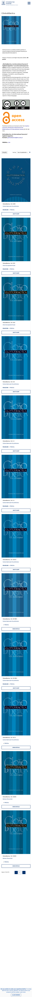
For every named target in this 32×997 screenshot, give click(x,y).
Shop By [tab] (4, 152)
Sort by (14, 152)
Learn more (22, 992)
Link (9, 142)
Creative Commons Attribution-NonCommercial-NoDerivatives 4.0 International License (15, 127)
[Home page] (10, 3)
